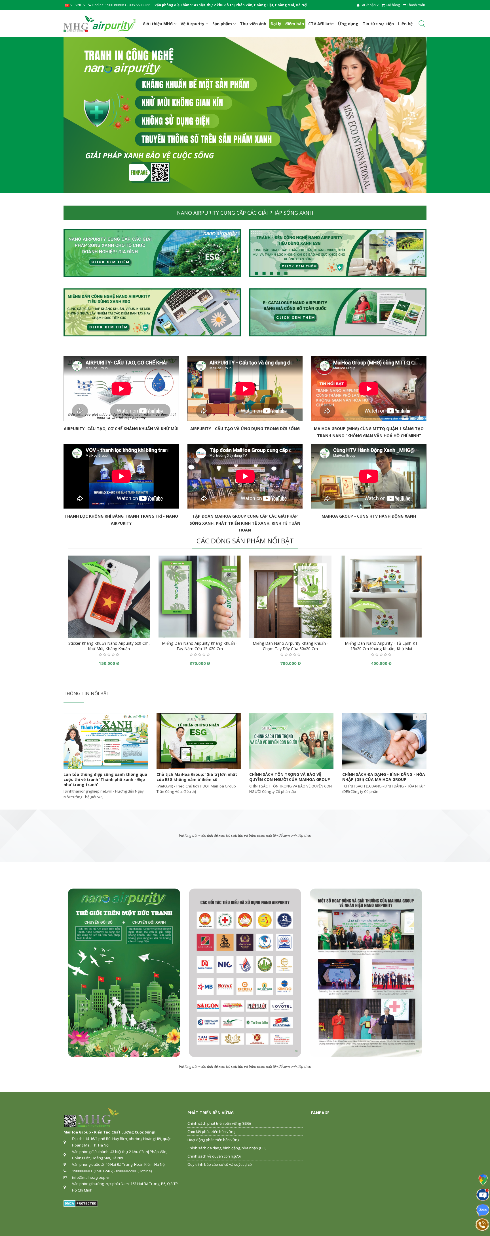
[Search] (422, 24)
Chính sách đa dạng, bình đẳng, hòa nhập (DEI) (226, 1147)
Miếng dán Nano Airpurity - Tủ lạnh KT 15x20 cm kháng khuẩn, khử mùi (381, 646)
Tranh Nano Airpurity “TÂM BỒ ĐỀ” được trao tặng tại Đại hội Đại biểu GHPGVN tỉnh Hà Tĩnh (197, 779)
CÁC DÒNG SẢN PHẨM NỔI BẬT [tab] (245, 540)
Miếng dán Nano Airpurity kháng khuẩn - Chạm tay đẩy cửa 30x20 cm (290, 646)
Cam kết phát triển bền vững (211, 1131)
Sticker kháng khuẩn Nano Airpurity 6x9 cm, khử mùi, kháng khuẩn (109, 646)
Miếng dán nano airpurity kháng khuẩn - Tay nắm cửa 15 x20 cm (200, 646)
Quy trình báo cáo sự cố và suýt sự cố (219, 1164)
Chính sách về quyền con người (214, 1156)
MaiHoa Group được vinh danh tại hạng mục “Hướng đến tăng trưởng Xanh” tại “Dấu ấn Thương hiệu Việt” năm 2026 (104, 779)
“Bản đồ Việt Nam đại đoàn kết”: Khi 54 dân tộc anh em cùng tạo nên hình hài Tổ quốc (291, 779)
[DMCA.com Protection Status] (81, 1203)
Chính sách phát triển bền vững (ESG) (219, 1123)
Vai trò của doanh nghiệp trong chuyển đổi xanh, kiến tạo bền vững (382, 777)
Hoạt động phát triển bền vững (213, 1139)
